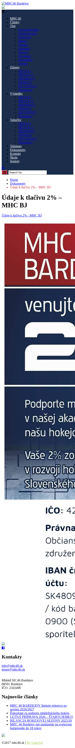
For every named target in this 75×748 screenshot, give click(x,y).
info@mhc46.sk (12, 665)
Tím (12, 26)
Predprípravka (27, 33)
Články (15, 22)
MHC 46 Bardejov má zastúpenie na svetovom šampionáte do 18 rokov (41, 726)
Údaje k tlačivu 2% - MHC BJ (22, 215)
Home (14, 180)
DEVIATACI (27, 86)
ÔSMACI (24, 82)
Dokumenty (18, 150)
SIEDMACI (26, 78)
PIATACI (24, 71)
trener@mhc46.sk (13, 669)
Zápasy (15, 67)
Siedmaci (24, 48)
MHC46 (15, 18)
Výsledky (16, 93)
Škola (14, 157)
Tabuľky (15, 120)
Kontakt (15, 153)
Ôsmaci (23, 52)
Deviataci (24, 56)
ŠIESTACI (25, 75)
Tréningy (16, 146)
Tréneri (23, 63)
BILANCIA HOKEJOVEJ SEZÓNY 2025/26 (41, 720)
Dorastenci (25, 60)
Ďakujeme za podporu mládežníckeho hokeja (39, 713)
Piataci (22, 41)
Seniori (14, 161)
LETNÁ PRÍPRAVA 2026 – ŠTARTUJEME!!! (41, 717)
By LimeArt (35, 742)
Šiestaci (23, 45)
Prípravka (24, 37)
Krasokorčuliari (28, 30)
